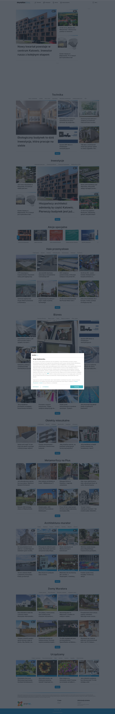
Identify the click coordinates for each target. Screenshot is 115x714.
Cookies (41, 382)
